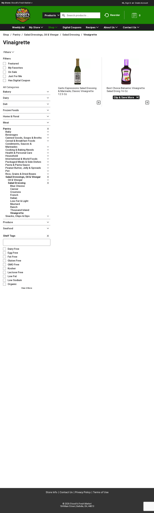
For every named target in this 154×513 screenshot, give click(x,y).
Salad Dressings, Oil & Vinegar (41, 34)
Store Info (51, 492)
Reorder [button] (115, 15)
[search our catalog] (63, 15)
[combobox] (51, 15)
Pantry (16, 34)
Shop (6, 34)
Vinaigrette (90, 34)
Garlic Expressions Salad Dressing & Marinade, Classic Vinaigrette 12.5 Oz (77, 91)
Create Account (141, 3)
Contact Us (66, 492)
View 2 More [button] (26, 288)
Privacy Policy (83, 492)
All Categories (11, 87)
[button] (21, 3)
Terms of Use (100, 492)
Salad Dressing (71, 34)
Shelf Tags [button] (9, 235)
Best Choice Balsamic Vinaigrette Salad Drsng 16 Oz (126, 90)
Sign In (128, 3)
